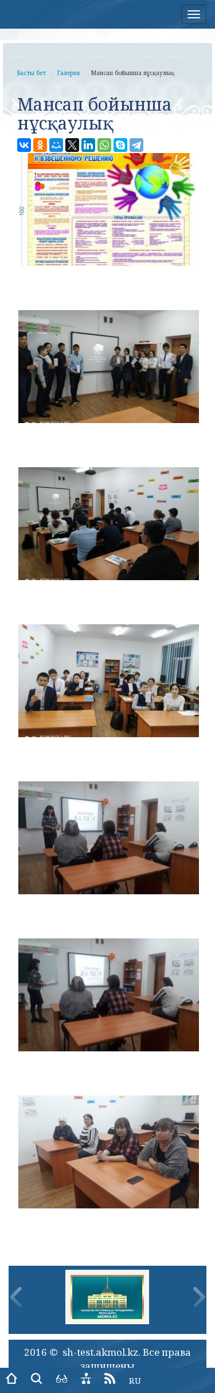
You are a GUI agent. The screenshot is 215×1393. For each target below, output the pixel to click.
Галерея (68, 73)
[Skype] (120, 145)
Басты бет (31, 73)
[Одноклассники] (40, 145)
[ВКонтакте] (24, 145)
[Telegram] (136, 145)
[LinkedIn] (88, 145)
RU (135, 1380)
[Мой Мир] (56, 145)
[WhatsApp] (104, 145)
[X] (72, 145)
